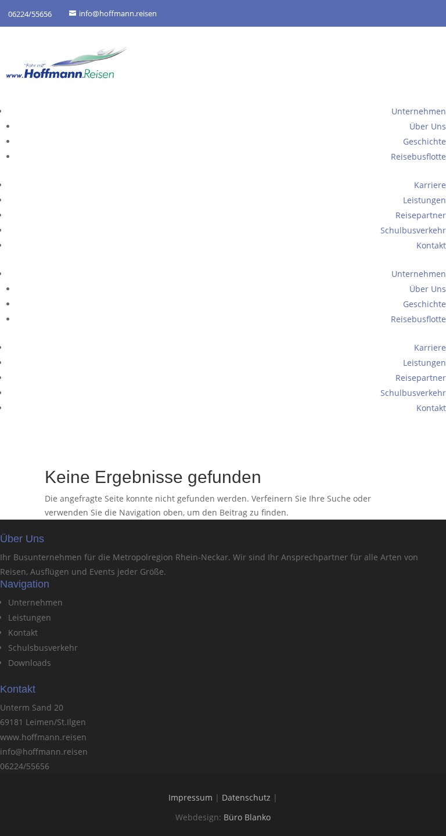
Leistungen (424, 200)
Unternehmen (418, 111)
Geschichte (424, 141)
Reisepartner (420, 215)
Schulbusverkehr (413, 230)
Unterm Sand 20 (31, 707)
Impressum (190, 797)
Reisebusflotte (418, 156)
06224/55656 (24, 766)
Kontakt (431, 245)
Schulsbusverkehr (43, 647)
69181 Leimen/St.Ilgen (43, 721)
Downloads (29, 662)
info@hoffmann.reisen (44, 751)
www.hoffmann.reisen (43, 737)
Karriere (430, 184)
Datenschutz (246, 797)
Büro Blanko (247, 817)
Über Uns (427, 126)
